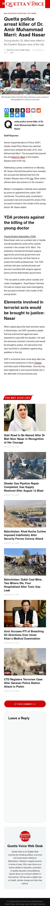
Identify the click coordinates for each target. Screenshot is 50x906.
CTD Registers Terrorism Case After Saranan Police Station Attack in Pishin (23, 682)
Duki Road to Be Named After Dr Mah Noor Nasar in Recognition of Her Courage (24, 438)
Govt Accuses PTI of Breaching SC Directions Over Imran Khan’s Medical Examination (24, 634)
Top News (31, 13)
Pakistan (22, 13)
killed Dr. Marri (18, 156)
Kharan (37, 362)
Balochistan (10, 13)
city (31, 178)
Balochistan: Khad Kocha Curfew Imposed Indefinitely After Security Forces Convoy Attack (25, 534)
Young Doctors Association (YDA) (20, 236)
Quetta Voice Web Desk (18, 50)
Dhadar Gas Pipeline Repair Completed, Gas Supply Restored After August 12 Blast (23, 486)
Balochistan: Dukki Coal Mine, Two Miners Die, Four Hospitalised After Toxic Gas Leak (23, 584)
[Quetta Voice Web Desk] (25, 836)
